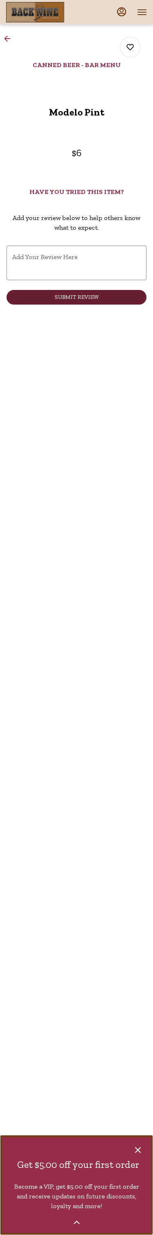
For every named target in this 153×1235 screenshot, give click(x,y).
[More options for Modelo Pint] (130, 47)
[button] (10, 38)
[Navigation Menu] (142, 12)
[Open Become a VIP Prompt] (77, 1222)
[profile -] (121, 12)
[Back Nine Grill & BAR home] (43, 12)
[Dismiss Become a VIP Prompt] (138, 1150)
